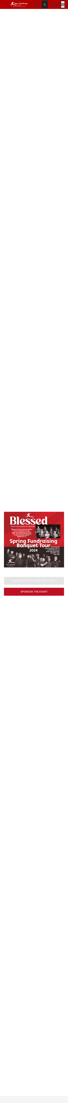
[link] (34, 592)
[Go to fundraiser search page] (36, 4)
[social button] (45, 4)
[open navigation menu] (63, 4)
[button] (34, 581)
